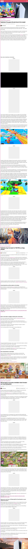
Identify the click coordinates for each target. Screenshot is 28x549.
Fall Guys (14, 227)
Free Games (11, 227)
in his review (9, 355)
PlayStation (4, 227)
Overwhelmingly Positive (20, 318)
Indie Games (18, 227)
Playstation (9, 244)
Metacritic (14, 348)
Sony (20, 227)
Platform (6, 244)
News (3, 244)
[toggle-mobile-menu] (26, 1)
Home (1, 244)
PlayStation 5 (9, 167)
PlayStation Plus (12, 257)
